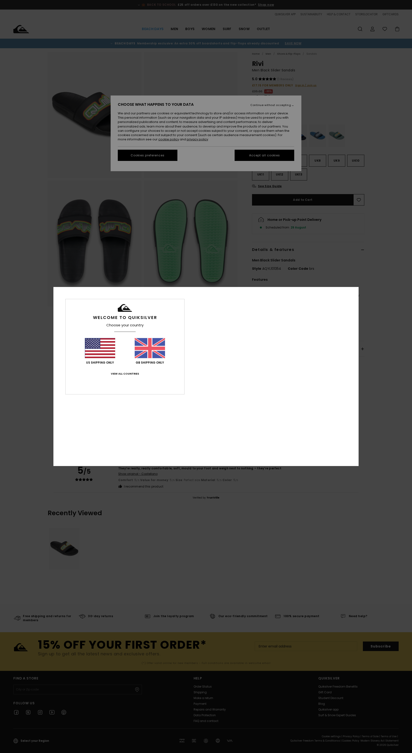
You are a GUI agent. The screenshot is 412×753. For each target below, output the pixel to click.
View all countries (125, 374)
